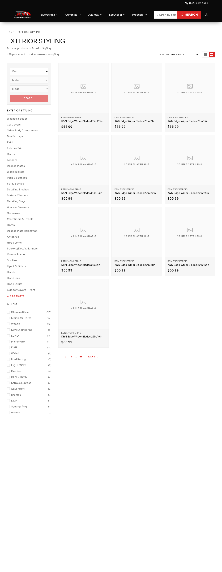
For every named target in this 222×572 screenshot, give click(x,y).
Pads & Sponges (17, 177)
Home (10, 32)
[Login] (206, 14)
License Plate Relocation (22, 230)
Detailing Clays (16, 201)
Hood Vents (14, 242)
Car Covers (14, 124)
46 (81, 356)
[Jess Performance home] (23, 15)
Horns (11, 225)
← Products (15, 296)
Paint (10, 142)
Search (191, 14)
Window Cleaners (18, 207)
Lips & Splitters (16, 266)
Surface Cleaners (17, 195)
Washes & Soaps (17, 118)
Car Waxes (13, 213)
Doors (11, 154)
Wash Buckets (15, 171)
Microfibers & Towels (20, 219)
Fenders (12, 160)
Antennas (13, 236)
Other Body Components (22, 130)
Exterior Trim (15, 148)
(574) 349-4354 (198, 3)
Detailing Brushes (18, 189)
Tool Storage (15, 136)
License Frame (16, 254)
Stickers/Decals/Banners (22, 248)
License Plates (16, 166)
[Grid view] (212, 54)
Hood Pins (13, 278)
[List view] (205, 54)
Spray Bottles (15, 183)
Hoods (11, 272)
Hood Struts (14, 284)
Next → (93, 356)
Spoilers (12, 260)
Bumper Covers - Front (21, 289)
